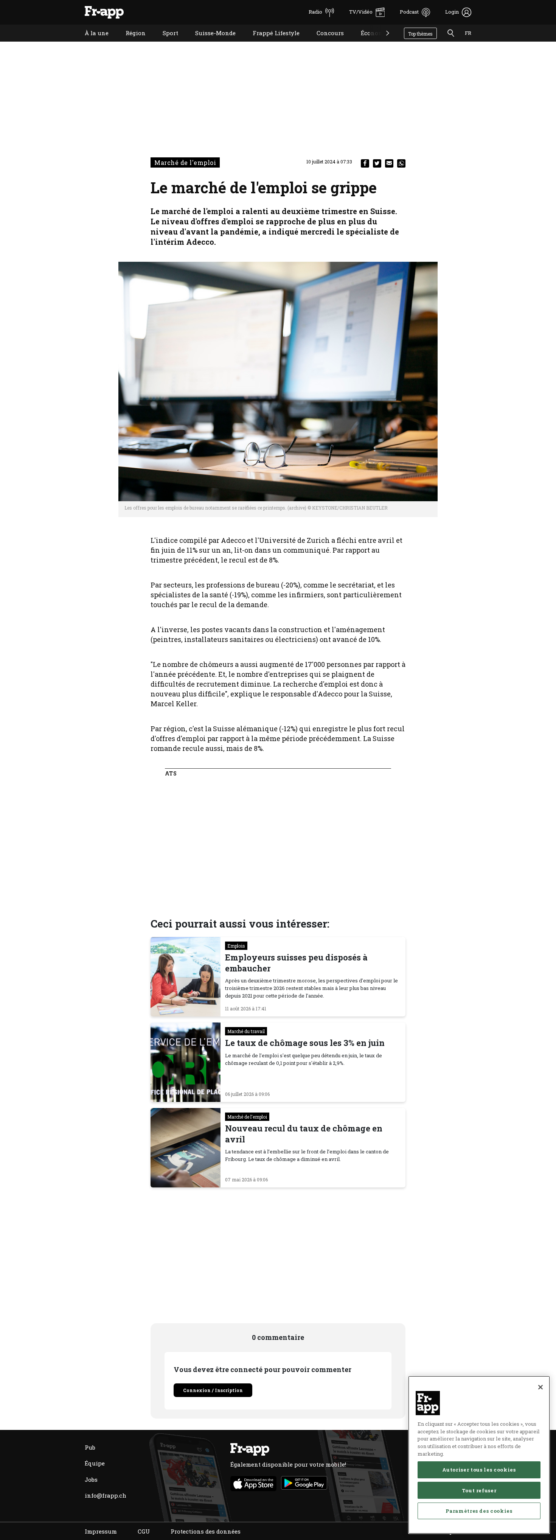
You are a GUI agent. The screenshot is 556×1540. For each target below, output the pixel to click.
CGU (144, 1531)
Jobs (91, 1479)
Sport (164, 43)
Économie (369, 43)
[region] (479, 1455)
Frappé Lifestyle (270, 43)
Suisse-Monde (209, 43)
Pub (90, 1447)
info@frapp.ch (105, 1495)
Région (130, 43)
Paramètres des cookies (479, 1510)
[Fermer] (540, 1387)
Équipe (95, 1463)
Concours (324, 43)
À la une (91, 43)
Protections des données (206, 1531)
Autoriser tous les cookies (479, 1469)
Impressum (101, 1531)
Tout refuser (479, 1490)
